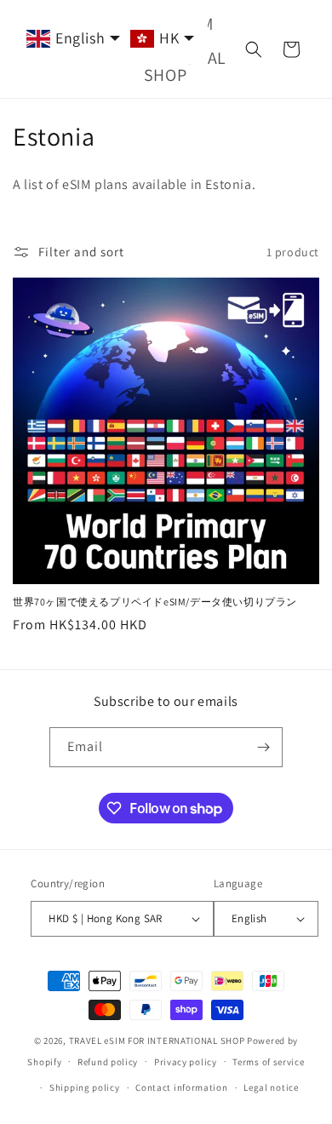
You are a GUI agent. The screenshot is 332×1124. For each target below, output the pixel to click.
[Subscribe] (263, 747)
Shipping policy (84, 1087)
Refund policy (107, 1062)
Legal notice (270, 1087)
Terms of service (268, 1062)
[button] (253, 49)
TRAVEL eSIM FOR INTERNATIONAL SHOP (157, 1041)
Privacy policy (185, 1062)
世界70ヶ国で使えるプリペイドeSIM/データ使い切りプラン (155, 601)
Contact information (181, 1087)
